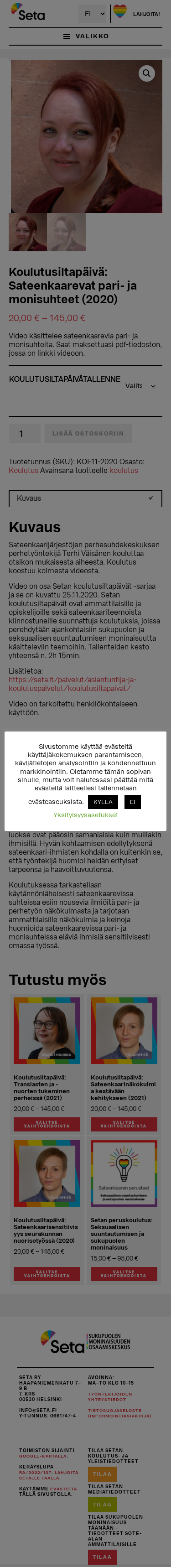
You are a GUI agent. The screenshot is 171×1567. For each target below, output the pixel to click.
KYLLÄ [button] (103, 802)
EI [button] (132, 802)
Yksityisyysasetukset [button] (85, 815)
